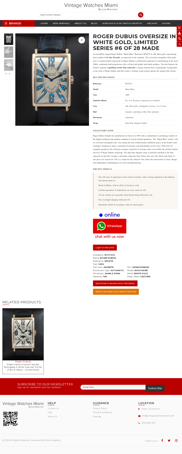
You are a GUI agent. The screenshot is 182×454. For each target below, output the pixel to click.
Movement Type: (101, 270)
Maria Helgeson (53, 440)
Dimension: (98, 273)
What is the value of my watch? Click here (116, 291)
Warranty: (97, 276)
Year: (95, 264)
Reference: (98, 261)
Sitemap (97, 416)
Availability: (98, 255)
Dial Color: (98, 267)
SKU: (129, 267)
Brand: (96, 258)
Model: (130, 270)
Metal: (130, 273)
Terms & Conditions (102, 412)
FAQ (50, 412)
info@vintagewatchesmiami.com (158, 416)
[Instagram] (176, 440)
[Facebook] (162, 440)
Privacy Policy (100, 408)
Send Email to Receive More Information (115, 283)
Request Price (24, 338)
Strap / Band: (133, 276)
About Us (52, 416)
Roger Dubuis (23, 361)
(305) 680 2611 (149, 423)
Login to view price (105, 247)
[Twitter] (169, 440)
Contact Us (53, 408)
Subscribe (155, 388)
